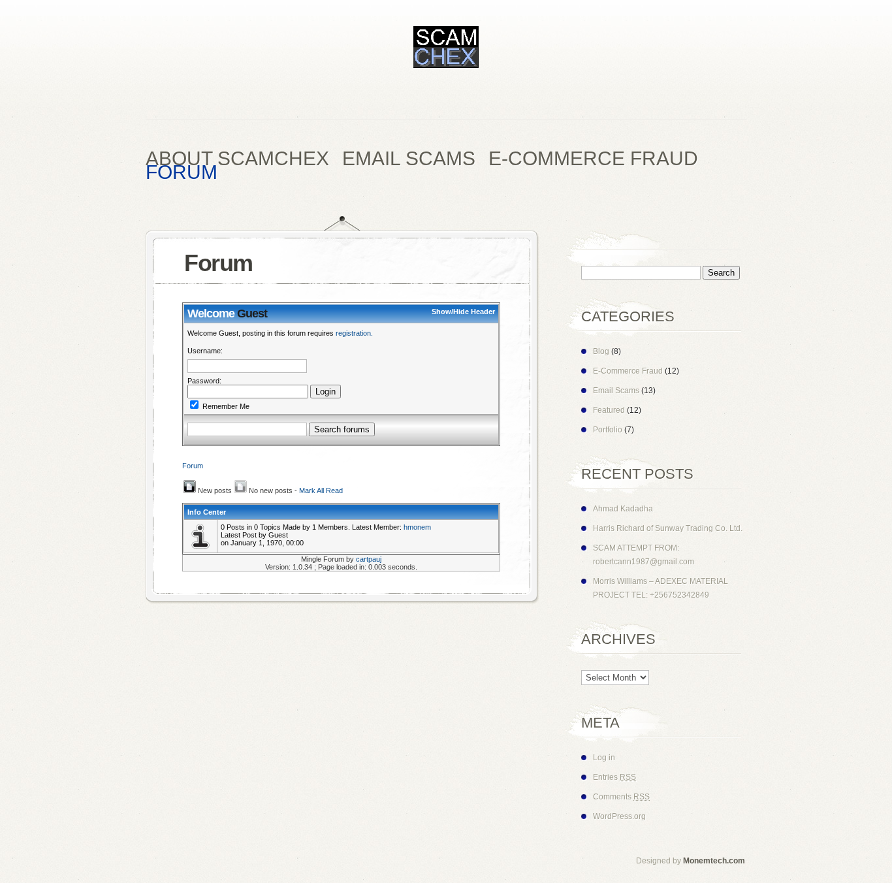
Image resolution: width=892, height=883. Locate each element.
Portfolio (607, 429)
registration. (354, 333)
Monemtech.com (714, 860)
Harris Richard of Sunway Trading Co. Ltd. (667, 528)
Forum (192, 466)
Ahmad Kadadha (623, 508)
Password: (204, 381)
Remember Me (224, 406)
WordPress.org (619, 816)
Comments (621, 796)
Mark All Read (321, 490)
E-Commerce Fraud (628, 371)
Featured (609, 410)
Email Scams (616, 390)
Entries (614, 777)
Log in (604, 757)
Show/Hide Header (463, 311)
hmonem (417, 527)
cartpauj (368, 559)
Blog (601, 351)
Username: (205, 351)
